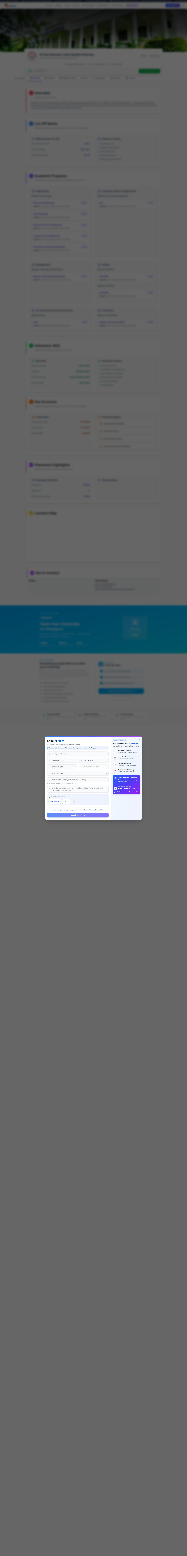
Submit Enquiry (76, 815)
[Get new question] (74, 801)
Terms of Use (88, 810)
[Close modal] (139, 739)
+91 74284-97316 (126, 788)
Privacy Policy (99, 810)
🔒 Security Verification (57, 797)
